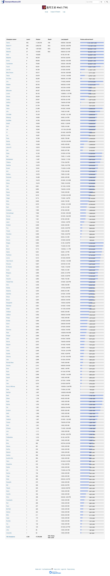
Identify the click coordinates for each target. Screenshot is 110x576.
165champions (10, 537)
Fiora (7, 138)
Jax (7, 129)
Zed (7, 150)
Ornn (7, 285)
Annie (7, 270)
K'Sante (8, 428)
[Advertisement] (55, 25)
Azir (7, 434)
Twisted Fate (9, 282)
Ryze (7, 371)
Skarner (8, 452)
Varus (7, 108)
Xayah (8, 377)
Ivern (7, 347)
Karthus (8, 174)
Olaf (7, 186)
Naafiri (8, 527)
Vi (6, 132)
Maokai (8, 219)
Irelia (7, 189)
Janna (8, 180)
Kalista (8, 288)
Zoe (7, 380)
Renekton (8, 234)
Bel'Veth (8, 509)
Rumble (8, 521)
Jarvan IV (8, 147)
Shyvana (8, 264)
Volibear (8, 312)
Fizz (7, 228)
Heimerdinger (10, 213)
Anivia (8, 60)
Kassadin (8, 482)
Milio (7, 515)
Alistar (8, 309)
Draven (8, 240)
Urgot (7, 518)
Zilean (8, 398)
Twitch (8, 195)
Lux (7, 135)
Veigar (8, 198)
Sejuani (8, 344)
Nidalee (8, 84)
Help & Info (57, 569)
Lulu (7, 431)
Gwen (7, 491)
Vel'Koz (8, 102)
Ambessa (8, 210)
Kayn (7, 506)
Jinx (7, 81)
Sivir (7, 126)
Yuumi (8, 66)
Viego (7, 476)
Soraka (8, 320)
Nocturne (8, 177)
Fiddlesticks (9, 437)
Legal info (63, 569)
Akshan (8, 512)
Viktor (7, 416)
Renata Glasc (10, 362)
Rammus (8, 329)
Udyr (7, 359)
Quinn (8, 323)
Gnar (7, 368)
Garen (8, 87)
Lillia (7, 530)
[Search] (107, 2)
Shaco (8, 297)
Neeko (8, 467)
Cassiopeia (9, 500)
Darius (8, 141)
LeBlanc (8, 314)
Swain (8, 374)
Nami (7, 276)
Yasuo (8, 75)
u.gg (64, 12)
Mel (7, 485)
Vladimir (8, 419)
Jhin (7, 111)
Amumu (8, 365)
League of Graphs (55, 12)
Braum (8, 300)
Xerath (8, 123)
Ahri (7, 171)
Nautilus (8, 165)
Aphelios (8, 294)
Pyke (7, 332)
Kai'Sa (8, 449)
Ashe (7, 54)
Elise (7, 389)
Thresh (8, 231)
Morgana (8, 273)
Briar (7, 443)
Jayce (7, 222)
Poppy (8, 317)
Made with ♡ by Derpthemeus (43, 569)
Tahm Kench (9, 261)
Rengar (8, 335)
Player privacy (71, 569)
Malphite (8, 57)
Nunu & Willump (10, 386)
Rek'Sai (8, 392)
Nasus (8, 192)
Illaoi (7, 207)
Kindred (8, 225)
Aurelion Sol (9, 458)
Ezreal (8, 168)
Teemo (8, 42)
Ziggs (7, 105)
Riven (7, 204)
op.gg (46, 12)
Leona (8, 258)
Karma (8, 404)
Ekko (7, 201)
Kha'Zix (8, 144)
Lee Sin (8, 69)
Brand (8, 249)
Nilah (7, 479)
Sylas (7, 153)
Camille (8, 494)
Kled (7, 425)
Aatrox (8, 252)
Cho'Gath (8, 114)
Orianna (8, 356)
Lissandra (9, 533)
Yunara (8, 422)
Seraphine (9, 464)
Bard (7, 395)
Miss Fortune (9, 72)
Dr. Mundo (9, 267)
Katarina (8, 291)
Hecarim (8, 279)
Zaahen (8, 455)
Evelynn (8, 410)
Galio (7, 338)
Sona (7, 326)
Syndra (8, 353)
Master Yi (8, 45)
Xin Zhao (8, 78)
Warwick (8, 51)
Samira (8, 473)
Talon (7, 461)
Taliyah (8, 488)
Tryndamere (9, 63)
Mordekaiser (9, 159)
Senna (8, 341)
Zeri (7, 470)
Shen (7, 497)
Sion (7, 440)
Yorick (8, 350)
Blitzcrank (9, 90)
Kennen (8, 216)
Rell (7, 503)
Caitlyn (8, 99)
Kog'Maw (8, 120)
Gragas (8, 243)
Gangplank (9, 303)
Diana (8, 183)
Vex (7, 524)
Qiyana (8, 446)
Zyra (7, 246)
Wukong (8, 117)
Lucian (8, 93)
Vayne (8, 237)
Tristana (8, 162)
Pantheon (8, 255)
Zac (7, 407)
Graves (8, 96)
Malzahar (8, 306)
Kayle (7, 401)
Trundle (8, 48)
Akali (7, 413)
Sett (7, 156)
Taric (7, 383)
